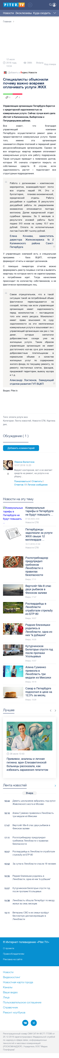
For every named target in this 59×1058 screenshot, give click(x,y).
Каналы (7, 987)
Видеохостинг (11, 977)
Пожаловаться (22, 481)
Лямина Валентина (24, 462)
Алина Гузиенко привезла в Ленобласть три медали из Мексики (33, 808)
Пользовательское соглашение (22, 1002)
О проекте (8, 948)
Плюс (4, 474)
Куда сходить (42, 13)
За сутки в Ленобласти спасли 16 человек (34, 857)
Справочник (10, 1007)
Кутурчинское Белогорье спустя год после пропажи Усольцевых (31, 883)
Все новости (54, 779)
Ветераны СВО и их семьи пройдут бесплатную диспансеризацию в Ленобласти (31, 909)
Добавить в (22, 72)
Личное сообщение (38, 484)
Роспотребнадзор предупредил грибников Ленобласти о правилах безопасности (30, 834)
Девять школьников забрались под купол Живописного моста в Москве (34, 796)
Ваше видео (10, 992)
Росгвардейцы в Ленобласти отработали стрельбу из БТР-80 (34, 846)
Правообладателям (13, 953)
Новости (8, 13)
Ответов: (20, 484)
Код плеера (50, 64)
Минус (11, 474)
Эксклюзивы (23, 13)
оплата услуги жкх (18, 417)
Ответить (37, 481)
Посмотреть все (15, 439)
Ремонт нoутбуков (14, 1012)
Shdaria (39, 63)
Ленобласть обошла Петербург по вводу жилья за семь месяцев (34, 895)
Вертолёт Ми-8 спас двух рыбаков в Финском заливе (31, 820)
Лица (6, 997)
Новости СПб (39, 421)
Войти (54, 5)
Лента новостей (23, 421)
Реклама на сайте (12, 959)
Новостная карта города (18, 982)
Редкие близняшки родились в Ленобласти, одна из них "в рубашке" (32, 871)
